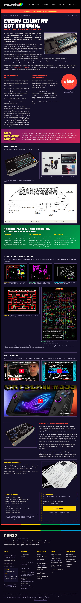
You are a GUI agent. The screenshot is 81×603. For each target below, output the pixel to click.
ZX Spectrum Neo (46, 4)
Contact (39, 578)
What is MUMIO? (36, 4)
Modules (54, 4)
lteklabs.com (24, 583)
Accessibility (69, 564)
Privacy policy (69, 554)
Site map (68, 566)
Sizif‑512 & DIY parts (56, 562)
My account (54, 572)
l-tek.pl (23, 571)
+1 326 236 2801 (8, 564)
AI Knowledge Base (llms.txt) (40, 599)
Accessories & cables (57, 569)
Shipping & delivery (71, 561)
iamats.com (24, 578)
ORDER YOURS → (59, 509)
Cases (59, 4)
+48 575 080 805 (8, 562)
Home (39, 554)
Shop (29, 4)
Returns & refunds (71, 559)
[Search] (76, 4)
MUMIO (10, 535)
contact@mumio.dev (10, 560)
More (64, 4)
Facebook (10, 584)
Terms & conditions (71, 556)
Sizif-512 (23, 596)
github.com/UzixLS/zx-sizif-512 (22, 67)
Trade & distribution (42, 576)
